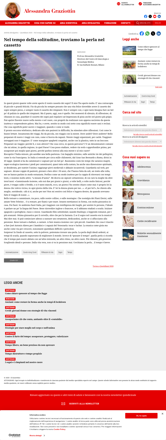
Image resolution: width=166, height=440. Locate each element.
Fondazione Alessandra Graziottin (151, 4)
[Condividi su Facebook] (141, 33)
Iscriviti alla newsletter (127, 4)
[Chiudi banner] (162, 414)
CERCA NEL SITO (144, 23)
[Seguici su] (154, 16)
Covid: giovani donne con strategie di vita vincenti (149, 76)
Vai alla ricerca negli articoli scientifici (147, 134)
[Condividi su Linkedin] (158, 33)
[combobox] (142, 130)
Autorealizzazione (12, 252)
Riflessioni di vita (47, 252)
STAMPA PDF (14, 260)
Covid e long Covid (29, 252)
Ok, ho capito (141, 416)
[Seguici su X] (150, 16)
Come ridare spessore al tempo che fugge (148, 48)
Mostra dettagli (36, 435)
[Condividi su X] (153, 33)
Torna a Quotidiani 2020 (103, 266)
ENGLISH (158, 23)
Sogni (60, 252)
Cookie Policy (59, 429)
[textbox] (142, 130)
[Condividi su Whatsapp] (147, 33)
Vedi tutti (158, 87)
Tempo (69, 252)
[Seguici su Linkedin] (159, 16)
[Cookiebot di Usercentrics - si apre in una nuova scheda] (15, 435)
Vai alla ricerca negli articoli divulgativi (147, 146)
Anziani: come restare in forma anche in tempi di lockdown (149, 64)
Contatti (125, 23)
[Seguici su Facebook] (145, 16)
